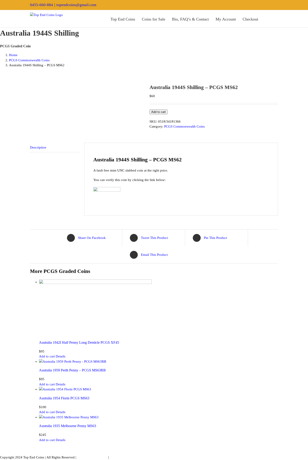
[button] (276, 18)
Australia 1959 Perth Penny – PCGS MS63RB (72, 370)
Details (60, 356)
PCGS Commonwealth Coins (184, 126)
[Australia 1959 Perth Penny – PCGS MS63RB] (158, 361)
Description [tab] (38, 147)
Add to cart (158, 112)
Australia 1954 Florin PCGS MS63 (64, 398)
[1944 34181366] (86, 86)
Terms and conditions (92, 457)
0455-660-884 (41, 5)
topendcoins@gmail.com (76, 5)
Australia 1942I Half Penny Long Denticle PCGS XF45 (79, 342)
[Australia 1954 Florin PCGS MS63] (158, 389)
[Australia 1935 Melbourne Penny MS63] (158, 417)
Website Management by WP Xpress (135, 457)
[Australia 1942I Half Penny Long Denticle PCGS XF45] (158, 307)
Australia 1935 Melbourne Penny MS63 (67, 426)
